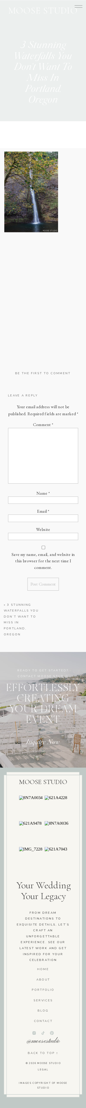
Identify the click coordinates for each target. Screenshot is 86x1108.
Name (43, 493)
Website (43, 529)
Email (43, 511)
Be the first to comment (43, 373)
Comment (43, 424)
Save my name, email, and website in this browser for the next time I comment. (43, 561)
